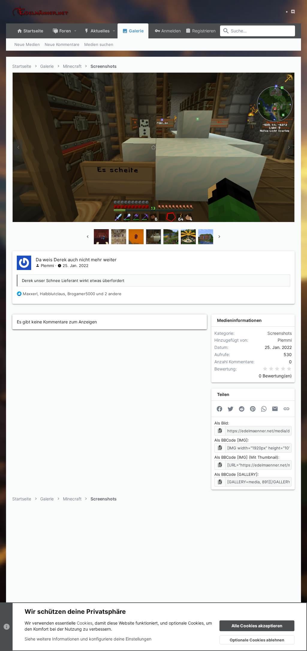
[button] (75, 31)
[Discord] (293, 11)
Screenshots (279, 333)
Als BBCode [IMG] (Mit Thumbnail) (246, 457)
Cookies (84, 623)
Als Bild (221, 423)
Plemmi (47, 265)
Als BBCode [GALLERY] (236, 474)
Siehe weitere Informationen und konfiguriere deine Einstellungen (88, 638)
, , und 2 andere (72, 293)
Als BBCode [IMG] (231, 440)
